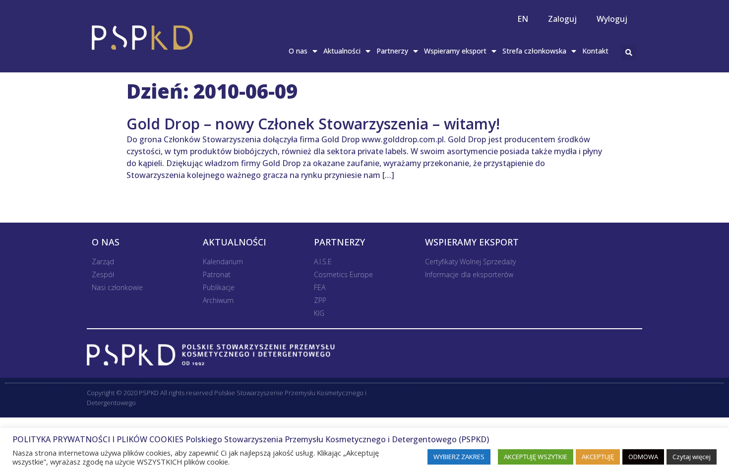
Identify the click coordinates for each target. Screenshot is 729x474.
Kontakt (595, 51)
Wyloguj (612, 18)
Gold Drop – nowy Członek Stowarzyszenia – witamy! (313, 124)
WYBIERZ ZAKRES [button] (459, 456)
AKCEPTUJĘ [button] (598, 456)
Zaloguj (562, 18)
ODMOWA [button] (643, 456)
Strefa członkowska (534, 51)
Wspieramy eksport (455, 51)
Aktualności (342, 51)
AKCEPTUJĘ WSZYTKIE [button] (535, 456)
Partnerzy (392, 51)
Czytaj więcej (691, 456)
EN (522, 18)
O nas (298, 51)
